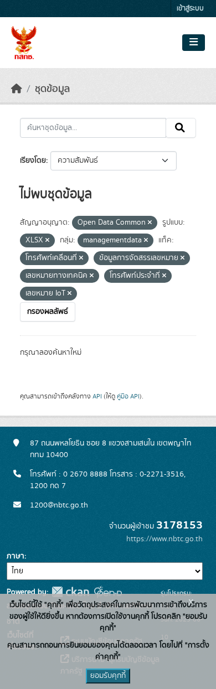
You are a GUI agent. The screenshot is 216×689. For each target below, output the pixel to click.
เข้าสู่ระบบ (190, 8)
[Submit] (181, 128)
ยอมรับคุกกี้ (108, 675)
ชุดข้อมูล (52, 89)
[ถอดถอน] (150, 223)
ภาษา (15, 556)
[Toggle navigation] (193, 42)
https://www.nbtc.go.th (164, 539)
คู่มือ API (128, 396)
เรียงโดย (33, 160)
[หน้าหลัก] (16, 89)
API (97, 396)
